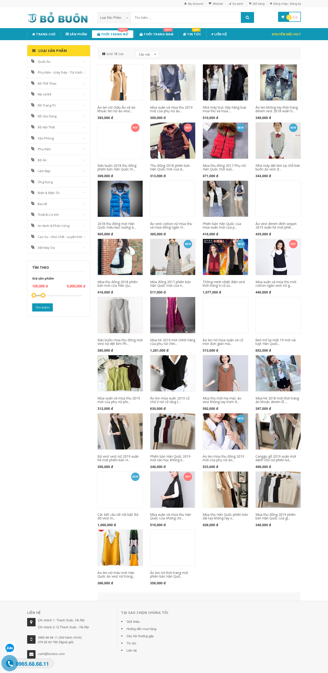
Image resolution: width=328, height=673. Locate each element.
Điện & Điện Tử (49, 193)
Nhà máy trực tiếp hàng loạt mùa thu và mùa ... (224, 109)
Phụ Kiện (44, 149)
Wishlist (218, 3)
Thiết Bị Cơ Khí (48, 214)
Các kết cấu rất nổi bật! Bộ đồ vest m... (117, 516)
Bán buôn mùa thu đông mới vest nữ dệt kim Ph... (120, 342)
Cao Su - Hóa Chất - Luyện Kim (60, 237)
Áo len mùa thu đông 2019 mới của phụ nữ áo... (223, 458)
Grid (109, 54)
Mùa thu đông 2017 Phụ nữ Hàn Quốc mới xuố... (224, 167)
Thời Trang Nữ (114, 33)
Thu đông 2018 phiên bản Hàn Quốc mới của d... (170, 167)
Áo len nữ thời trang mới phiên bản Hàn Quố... (169, 574)
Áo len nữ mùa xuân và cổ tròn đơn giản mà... (223, 342)
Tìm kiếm (42, 307)
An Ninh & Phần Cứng (53, 226)
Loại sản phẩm (111, 17)
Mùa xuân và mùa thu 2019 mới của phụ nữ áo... (171, 109)
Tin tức (193, 33)
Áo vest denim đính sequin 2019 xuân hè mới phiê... (276, 225)
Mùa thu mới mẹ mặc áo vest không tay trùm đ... (222, 400)
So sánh (237, 3)
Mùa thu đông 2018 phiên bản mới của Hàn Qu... (117, 284)
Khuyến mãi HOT (286, 34)
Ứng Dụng (45, 182)
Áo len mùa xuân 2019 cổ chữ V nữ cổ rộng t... (169, 400)
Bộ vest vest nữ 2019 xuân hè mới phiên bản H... (118, 458)
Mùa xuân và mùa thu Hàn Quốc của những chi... (170, 516)
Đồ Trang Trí (47, 105)
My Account (195, 3)
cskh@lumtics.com (51, 653)
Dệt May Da (46, 247)
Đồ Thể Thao (47, 83)
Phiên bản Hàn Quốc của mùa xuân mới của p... (222, 225)
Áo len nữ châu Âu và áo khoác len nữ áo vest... (116, 109)
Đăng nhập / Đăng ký (287, 3)
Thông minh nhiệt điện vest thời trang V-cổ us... (224, 284)
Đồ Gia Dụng (47, 116)
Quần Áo (44, 61)
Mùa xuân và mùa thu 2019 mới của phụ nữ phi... (118, 400)
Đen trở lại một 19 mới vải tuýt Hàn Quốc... (275, 342)
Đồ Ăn (42, 160)
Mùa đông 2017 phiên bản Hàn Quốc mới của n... (170, 284)
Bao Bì (42, 204)
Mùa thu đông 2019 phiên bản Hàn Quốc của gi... (275, 516)
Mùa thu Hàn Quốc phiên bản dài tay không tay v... (225, 516)
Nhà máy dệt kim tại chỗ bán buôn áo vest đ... (277, 167)
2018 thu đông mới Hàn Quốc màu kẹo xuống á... (116, 225)
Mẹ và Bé (44, 94)
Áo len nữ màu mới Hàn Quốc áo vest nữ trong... (116, 574)
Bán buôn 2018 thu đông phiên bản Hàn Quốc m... (116, 167)
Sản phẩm (78, 34)
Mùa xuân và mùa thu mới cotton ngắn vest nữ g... (275, 284)
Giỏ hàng (259, 3)
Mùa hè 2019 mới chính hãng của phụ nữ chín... (172, 342)
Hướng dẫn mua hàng (141, 628)
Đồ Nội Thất (46, 127)
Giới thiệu (133, 621)
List (121, 54)
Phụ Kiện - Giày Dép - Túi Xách (60, 72)
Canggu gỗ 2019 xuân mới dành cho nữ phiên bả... (275, 458)
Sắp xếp (145, 54)
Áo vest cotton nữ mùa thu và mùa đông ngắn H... (171, 225)
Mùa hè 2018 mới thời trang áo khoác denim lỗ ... (277, 400)
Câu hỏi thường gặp (140, 636)
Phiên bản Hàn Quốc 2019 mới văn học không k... (170, 458)
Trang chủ (45, 34)
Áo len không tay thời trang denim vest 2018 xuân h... (276, 109)
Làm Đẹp (44, 171)
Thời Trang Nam (158, 33)
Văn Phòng (46, 138)
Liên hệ (220, 34)
